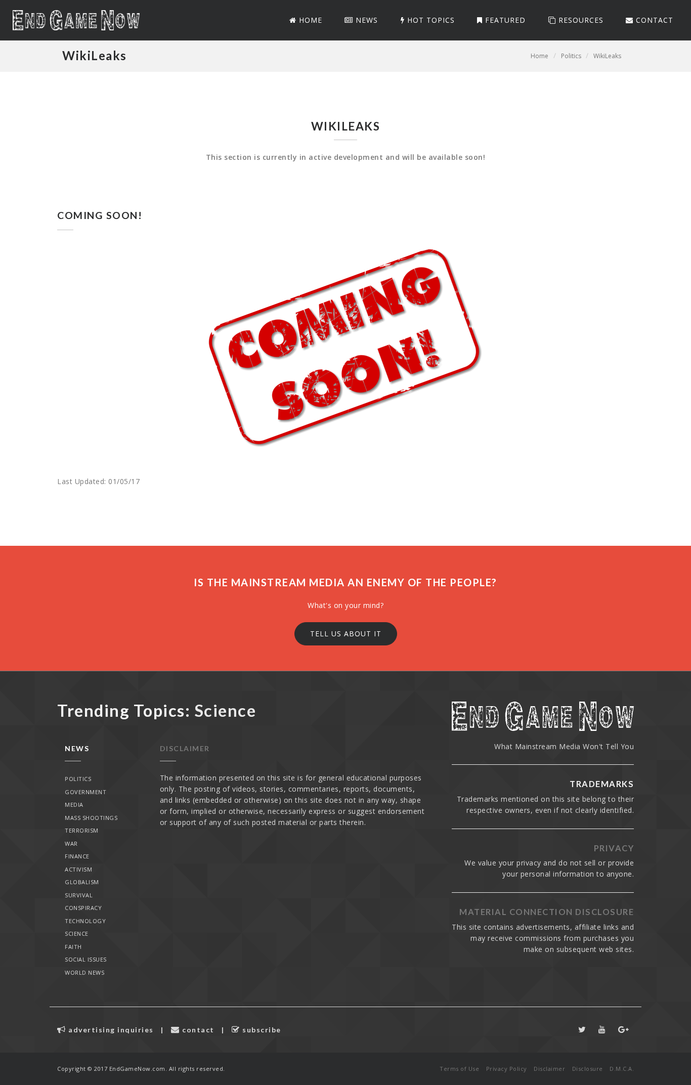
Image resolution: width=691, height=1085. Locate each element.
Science (77, 933)
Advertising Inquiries (110, 1029)
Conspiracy (83, 908)
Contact (653, 20)
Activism (78, 869)
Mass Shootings (91, 817)
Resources (579, 20)
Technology (85, 921)
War (71, 843)
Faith (73, 946)
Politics (571, 56)
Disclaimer (185, 748)
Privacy (614, 848)
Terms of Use (459, 1068)
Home (309, 20)
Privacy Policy (506, 1068)
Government (85, 792)
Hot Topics (430, 20)
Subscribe (260, 1029)
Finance (77, 856)
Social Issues (86, 959)
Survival (79, 895)
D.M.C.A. (622, 1068)
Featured (504, 20)
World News (84, 972)
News (365, 20)
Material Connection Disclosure (546, 912)
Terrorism (82, 830)
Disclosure (587, 1068)
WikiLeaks (607, 56)
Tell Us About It (345, 633)
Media (74, 804)
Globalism (82, 882)
